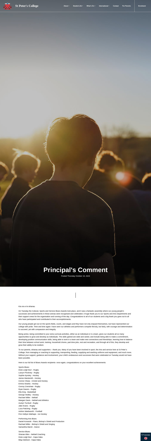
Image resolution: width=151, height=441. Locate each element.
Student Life (77, 6)
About (66, 6)
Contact (116, 6)
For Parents (126, 6)
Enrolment (142, 6)
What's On (90, 6)
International (103, 6)
